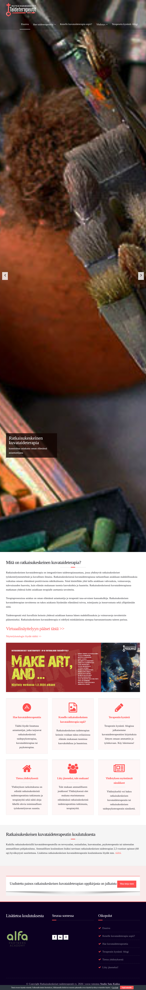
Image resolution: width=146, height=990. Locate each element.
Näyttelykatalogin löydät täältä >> (23, 975)
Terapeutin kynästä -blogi (125, 24)
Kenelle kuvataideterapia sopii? (76, 24)
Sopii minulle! (127, 988)
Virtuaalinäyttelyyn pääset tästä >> (35, 967)
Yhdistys (100, 24)
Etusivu (25, 24)
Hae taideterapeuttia (43, 24)
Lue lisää (115, 988)
